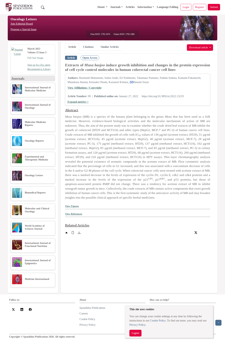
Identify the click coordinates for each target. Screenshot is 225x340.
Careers (83, 313)
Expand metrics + (78, 101)
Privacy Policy (137, 324)
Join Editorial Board (22, 23)
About (101, 6)
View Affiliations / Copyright (84, 87)
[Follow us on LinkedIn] (21, 309)
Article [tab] (72, 46)
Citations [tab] (88, 46)
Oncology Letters (24, 19)
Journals (115, 6)
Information (144, 6)
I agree (135, 333)
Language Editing (167, 6)
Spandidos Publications (92, 307)
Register (199, 6)
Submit (214, 6)
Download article (199, 47)
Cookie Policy (158, 320)
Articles (130, 6)
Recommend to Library (39, 69)
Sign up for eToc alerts (38, 65)
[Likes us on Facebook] (30, 309)
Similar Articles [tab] (110, 46)
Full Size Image (35, 58)
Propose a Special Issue (24, 29)
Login (186, 6)
